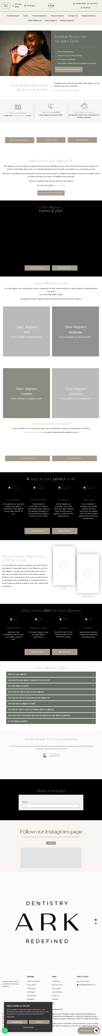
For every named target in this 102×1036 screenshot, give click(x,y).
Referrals (55, 999)
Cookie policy (31, 988)
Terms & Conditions (33, 981)
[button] (4, 751)
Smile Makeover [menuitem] (35, 20)
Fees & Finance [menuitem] (57, 16)
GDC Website (31, 995)
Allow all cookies (17, 1022)
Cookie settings (28, 1027)
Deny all (39, 1022)
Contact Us (56, 995)
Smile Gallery (56, 988)
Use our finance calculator (33, 432)
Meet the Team (57, 985)
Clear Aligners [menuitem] (51, 20)
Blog (53, 1003)
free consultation (19, 115)
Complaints (31, 999)
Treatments (56, 981)
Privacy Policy (31, 985)
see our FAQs (59, 185)
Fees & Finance (57, 992)
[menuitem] (13, 15)
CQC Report (31, 992)
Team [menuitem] (25, 16)
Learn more (10, 1016)
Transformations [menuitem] (39, 16)
